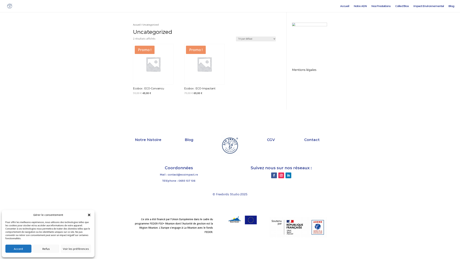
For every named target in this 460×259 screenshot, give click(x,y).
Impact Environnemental (428, 6)
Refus (46, 249)
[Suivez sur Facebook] (274, 175)
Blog (451, 6)
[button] (89, 215)
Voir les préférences (76, 249)
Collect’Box (402, 6)
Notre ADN (360, 6)
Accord (18, 249)
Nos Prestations (380, 6)
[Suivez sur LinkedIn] (288, 175)
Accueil (344, 6)
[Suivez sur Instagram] (281, 175)
